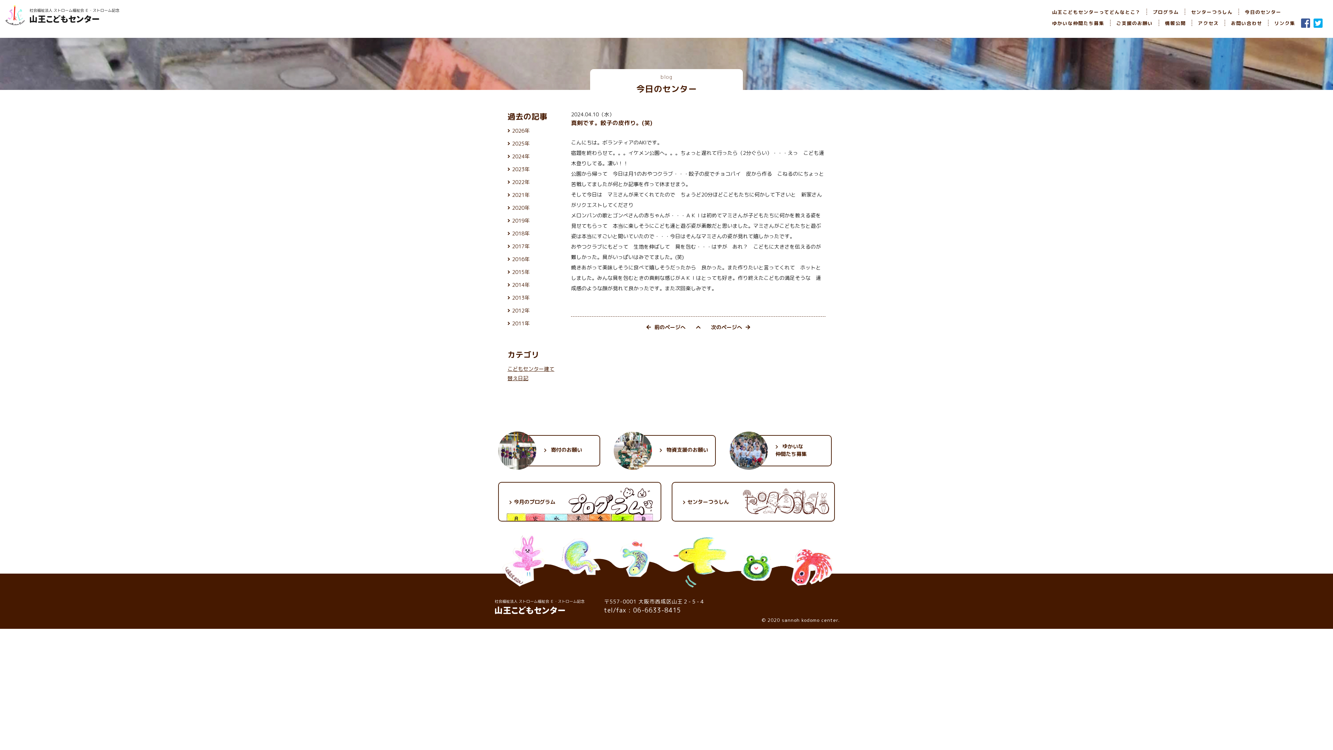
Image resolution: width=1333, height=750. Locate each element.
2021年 (521, 195)
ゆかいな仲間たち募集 (1078, 23)
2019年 (521, 220)
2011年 (521, 323)
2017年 (521, 246)
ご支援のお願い (1134, 23)
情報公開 (1175, 23)
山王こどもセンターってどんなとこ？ (1096, 12)
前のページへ (670, 327)
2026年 (521, 130)
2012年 (521, 310)
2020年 (521, 207)
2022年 (521, 182)
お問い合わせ (1246, 23)
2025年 (521, 143)
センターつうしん (1212, 12)
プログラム (1166, 12)
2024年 (521, 156)
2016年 (521, 259)
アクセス (1208, 23)
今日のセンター (1263, 12)
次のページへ (726, 327)
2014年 (521, 285)
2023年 (521, 169)
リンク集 (1284, 23)
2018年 (521, 233)
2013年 (521, 297)
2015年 (521, 272)
